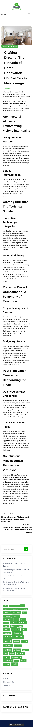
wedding (7, 664)
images (7, 629)
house (13, 626)
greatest (13, 622)
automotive (16, 609)
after (6, 606)
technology (16, 657)
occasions (17, 645)
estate (16, 616)
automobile (7, 609)
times (16, 660)
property (25, 650)
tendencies (8, 660)
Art (22, 606)
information (17, 633)
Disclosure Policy (8, 682)
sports (7, 657)
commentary (7, 616)
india (23, 629)
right (6, 653)
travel (23, 660)
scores (12, 653)
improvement (15, 629)
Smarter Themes (19, 724)
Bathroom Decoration (10, 46)
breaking (7, 612)
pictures (17, 650)
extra (16, 619)
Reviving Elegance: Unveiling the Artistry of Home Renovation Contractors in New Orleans (16, 530)
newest (8, 645)
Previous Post (8, 514)
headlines (22, 623)
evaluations (8, 619)
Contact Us (6, 686)
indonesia (7, 633)
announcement (14, 606)
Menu (3, 14)
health (6, 626)
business (16, 612)
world (14, 664)
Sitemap (6, 678)
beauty (25, 609)
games (6, 622)
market (24, 641)
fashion (23, 619)
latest (8, 641)
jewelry (19, 637)
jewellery (8, 637)
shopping (20, 653)
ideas (20, 626)
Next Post (26, 524)
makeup (16, 641)
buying (24, 612)
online (8, 649)
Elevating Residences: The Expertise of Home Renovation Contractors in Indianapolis (15, 519)
